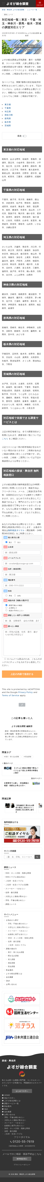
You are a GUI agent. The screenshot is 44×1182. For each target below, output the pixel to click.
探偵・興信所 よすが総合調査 (25, 1174)
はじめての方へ (22, 1091)
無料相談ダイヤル (16, 530)
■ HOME (6, 1095)
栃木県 (8, 122)
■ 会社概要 (6, 1112)
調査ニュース (8, 14)
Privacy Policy (25, 692)
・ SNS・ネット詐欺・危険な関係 (16, 1128)
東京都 (8, 104)
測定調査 (11, 963)
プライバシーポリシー (22, 1165)
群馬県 (8, 118)
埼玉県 (8, 111)
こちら (5, 438)
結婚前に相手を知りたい (18, 934)
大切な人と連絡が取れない (16, 896)
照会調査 (28, 757)
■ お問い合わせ (8, 1114)
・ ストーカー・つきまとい (13, 1123)
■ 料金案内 (6, 1106)
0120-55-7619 (23, 1141)
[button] (22, 705)
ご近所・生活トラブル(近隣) (17, 885)
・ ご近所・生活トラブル (12, 1134)
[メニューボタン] (3, 3)
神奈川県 (9, 115)
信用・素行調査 (12, 892)
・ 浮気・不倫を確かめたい (13, 1117)
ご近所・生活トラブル (15, 881)
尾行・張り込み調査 (12, 757)
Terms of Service (10, 695)
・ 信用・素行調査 (9, 1131)
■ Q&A (5, 1109)
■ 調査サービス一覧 (10, 1103)
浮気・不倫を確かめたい (15, 900)
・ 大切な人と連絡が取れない (14, 1120)
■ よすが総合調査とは (11, 1101)
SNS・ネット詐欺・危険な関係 (18, 873)
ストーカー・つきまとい (15, 889)
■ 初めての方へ (8, 1098)
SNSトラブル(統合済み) (15, 877)
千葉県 (8, 108)
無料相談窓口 (22, 1159)
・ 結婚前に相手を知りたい (13, 1125)
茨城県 (8, 125)
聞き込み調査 (13, 956)
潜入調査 (11, 959)
